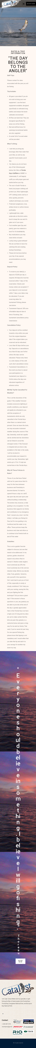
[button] (23, 3)
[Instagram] (3, 1014)
